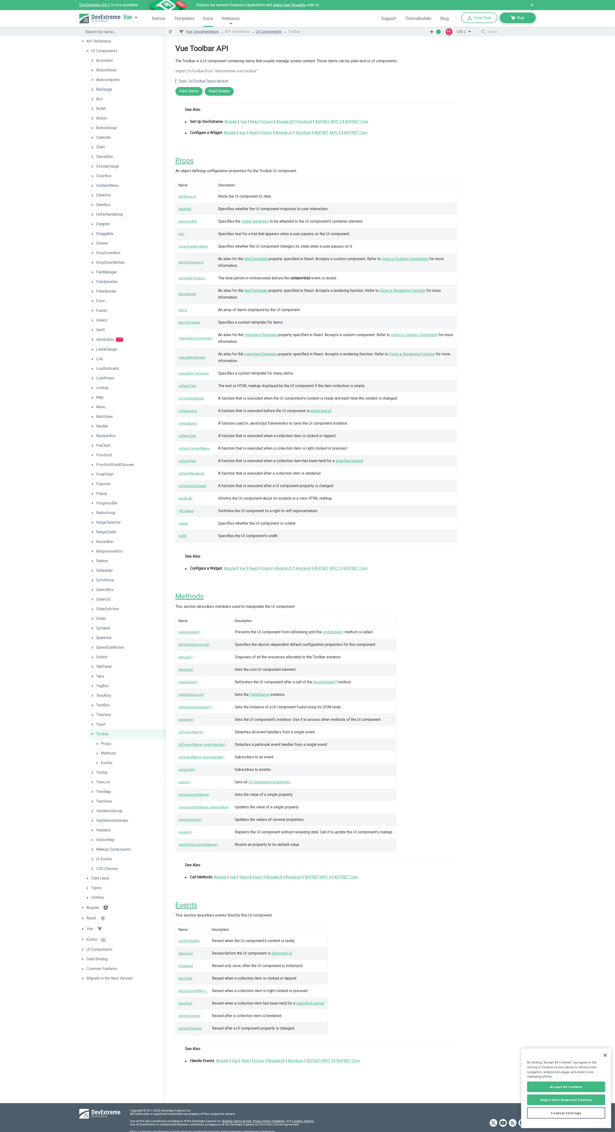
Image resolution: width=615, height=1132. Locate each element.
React (254, 121)
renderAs (185, 498)
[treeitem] (122, 41)
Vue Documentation (202, 31)
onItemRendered (191, 473)
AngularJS (284, 121)
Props (184, 160)
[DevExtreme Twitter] (493, 1123)
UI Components (269, 31)
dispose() (185, 657)
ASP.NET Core (356, 121)
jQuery (268, 121)
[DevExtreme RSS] (513, 1123)
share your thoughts (289, 5)
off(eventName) (190, 732)
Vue (127, 17)
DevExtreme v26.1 (94, 5)
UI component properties (269, 782)
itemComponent (190, 262)
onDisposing (187, 411)
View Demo (189, 91)
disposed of (321, 411)
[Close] (605, 1055)
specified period (349, 461)
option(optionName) (193, 795)
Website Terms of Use (236, 1121)
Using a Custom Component (405, 259)
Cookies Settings (303, 1121)
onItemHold (187, 461)
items (182, 310)
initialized (185, 966)
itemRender (187, 294)
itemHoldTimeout (191, 278)
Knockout (304, 121)
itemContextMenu (192, 991)
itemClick (185, 978)
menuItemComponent (195, 338)
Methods (189, 596)
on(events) (186, 770)
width (182, 536)
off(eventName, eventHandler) (201, 745)
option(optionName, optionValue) (203, 807)
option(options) (190, 820)
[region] (566, 1088)
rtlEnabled (186, 511)
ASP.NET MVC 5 (328, 121)
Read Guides (219, 91)
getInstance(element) (195, 707)
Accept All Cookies (566, 1087)
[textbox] (122, 32)
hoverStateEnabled (193, 246)
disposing (185, 953)
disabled (184, 209)
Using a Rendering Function (402, 290)
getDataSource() (191, 695)
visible (183, 523)
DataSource (259, 694)
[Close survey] (532, 5)
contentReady (189, 941)
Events (186, 905)
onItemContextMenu (194, 448)
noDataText (187, 386)
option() (184, 782)
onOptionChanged (192, 486)
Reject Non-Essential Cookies (566, 1100)
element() (186, 670)
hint (181, 234)
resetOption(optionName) (198, 845)
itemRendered (189, 1016)
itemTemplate (255, 259)
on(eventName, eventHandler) (201, 757)
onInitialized (187, 423)
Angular (231, 121)
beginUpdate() (189, 632)
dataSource (187, 196)
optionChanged (190, 1028)
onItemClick (187, 436)
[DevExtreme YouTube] (503, 1123)
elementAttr (187, 221)
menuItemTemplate (260, 335)
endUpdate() (333, 632)
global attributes (255, 221)
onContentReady (191, 398)
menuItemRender (191, 357)
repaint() (185, 832)
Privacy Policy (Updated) (269, 1121)
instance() (186, 720)
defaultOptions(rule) (193, 645)
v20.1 (461, 32)
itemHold (185, 1003)
